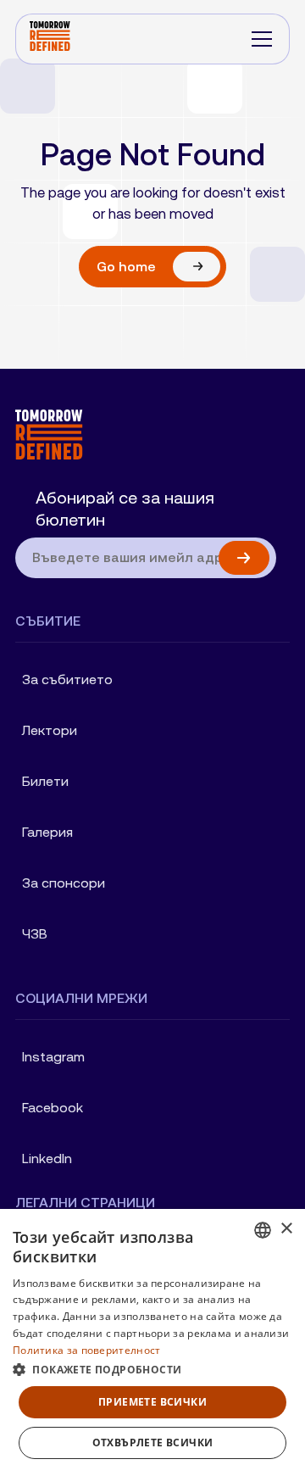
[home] (50, 39)
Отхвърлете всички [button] (153, 1442)
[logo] (145, 434)
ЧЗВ (34, 934)
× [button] (286, 1229)
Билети (45, 781)
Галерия (47, 832)
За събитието (67, 679)
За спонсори (63, 883)
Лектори (49, 730)
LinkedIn (47, 1158)
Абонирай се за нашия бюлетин (125, 508)
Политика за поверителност (87, 1350)
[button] (262, 39)
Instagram (53, 1057)
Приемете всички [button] (152, 1402)
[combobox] (262, 1230)
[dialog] (152, 1342)
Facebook (52, 1108)
